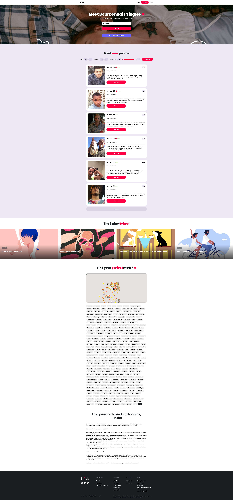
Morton (102, 366)
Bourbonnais (107, 314)
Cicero (99, 325)
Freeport (126, 338)
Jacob (109, 186)
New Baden (98, 368)
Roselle (138, 382)
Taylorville (112, 393)
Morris (89, 366)
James (109, 91)
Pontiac (131, 377)
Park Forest (136, 374)
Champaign (90, 322)
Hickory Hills (104, 347)
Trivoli (126, 393)
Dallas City (107, 328)
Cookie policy (117, 487)
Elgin (120, 333)
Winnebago (120, 401)
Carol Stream (107, 319)
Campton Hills (130, 317)
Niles (113, 368)
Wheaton (97, 401)
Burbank (89, 317)
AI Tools (98, 480)
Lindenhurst (132, 355)
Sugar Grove (140, 390)
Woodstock (116, 404)
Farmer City (142, 336)
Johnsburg (120, 349)
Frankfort (110, 338)
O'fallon (139, 371)
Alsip (108, 306)
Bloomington (137, 311)
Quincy (101, 379)
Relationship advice (142, 491)
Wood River (99, 404)
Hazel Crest (90, 347)
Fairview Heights (126, 336)
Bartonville (111, 308)
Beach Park (126, 308)
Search (147, 59)
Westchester (128, 398)
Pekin (96, 377)
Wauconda (90, 398)
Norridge (125, 368)
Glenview (89, 344)
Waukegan (99, 398)
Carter (109, 115)
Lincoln (115, 355)
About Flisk (116, 480)
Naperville (90, 368)
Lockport (89, 358)
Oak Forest (117, 371)
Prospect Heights (91, 379)
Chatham (116, 322)
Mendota (89, 363)
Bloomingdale (127, 311)
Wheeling (105, 401)
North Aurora (133, 368)
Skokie (116, 388)
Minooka (121, 363)
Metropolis (105, 363)
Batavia (118, 308)
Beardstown (134, 308)
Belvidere (97, 311)
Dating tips (140, 485)
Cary (133, 319)
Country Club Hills (124, 325)
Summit (89, 393)
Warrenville (120, 396)
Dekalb (141, 328)
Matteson (97, 360)
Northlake (108, 371)
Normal (118, 368)
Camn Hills (121, 317)
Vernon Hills (104, 396)
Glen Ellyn (124, 341)
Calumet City (112, 317)
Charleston (108, 322)
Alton (113, 306)
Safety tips (129, 480)
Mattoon (104, 360)
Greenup (120, 344)
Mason (109, 138)
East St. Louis (90, 333)
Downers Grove (111, 330)
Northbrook (101, 371)
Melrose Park (137, 360)
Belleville (142, 308)
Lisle (139, 355)
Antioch (126, 306)
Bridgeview (123, 314)
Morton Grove (110, 366)
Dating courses (141, 480)
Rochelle (89, 382)
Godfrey (97, 344)
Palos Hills (128, 374)
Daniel (109, 67)
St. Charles (108, 390)
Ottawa (105, 374)
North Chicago (91, 371)
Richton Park (115, 379)
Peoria (102, 377)
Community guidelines (102, 485)
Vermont (96, 396)
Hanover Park (135, 344)
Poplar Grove (139, 377)
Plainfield (118, 377)
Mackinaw (129, 358)
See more (116, 209)
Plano (125, 377)
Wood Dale (90, 404)
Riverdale (140, 379)
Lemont (101, 355)
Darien (121, 328)
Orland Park (90, 374)
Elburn (115, 333)
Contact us (129, 483)
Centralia (139, 319)
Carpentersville (117, 319)
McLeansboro (127, 360)
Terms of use (117, 483)
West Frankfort (118, 398)
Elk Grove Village (128, 333)
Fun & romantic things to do (144, 488)
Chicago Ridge (91, 325)
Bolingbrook (98, 314)
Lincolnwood (123, 355)
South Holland (91, 390)
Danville (115, 328)
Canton (139, 317)
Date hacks (140, 483)
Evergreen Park (109, 336)
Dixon (97, 330)
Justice (133, 349)
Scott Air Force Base (92, 388)
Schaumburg (130, 385)
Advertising (116, 490)
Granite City (105, 344)
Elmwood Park (91, 336)
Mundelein (140, 366)
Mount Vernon (131, 366)
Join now (144, 2)
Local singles (99, 483)
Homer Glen (142, 347)
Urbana (89, 396)
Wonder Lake (137, 401)
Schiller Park (139, 385)
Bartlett (104, 308)
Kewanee (89, 352)
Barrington (96, 308)
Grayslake (113, 344)
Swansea (96, 393)
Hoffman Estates (131, 347)
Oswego (98, 374)
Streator (132, 390)
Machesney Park (119, 358)
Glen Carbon (116, 341)
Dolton (103, 330)
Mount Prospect (120, 366)
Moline (134, 363)
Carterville (127, 319)
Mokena (128, 363)
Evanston (99, 336)
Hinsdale (122, 347)
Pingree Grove (110, 377)
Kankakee (139, 349)
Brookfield (131, 314)
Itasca (104, 349)
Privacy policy (117, 485)
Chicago (123, 322)
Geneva (89, 341)
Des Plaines (90, 330)
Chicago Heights (132, 322)
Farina (134, 336)
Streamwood (123, 390)
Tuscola (138, 393)
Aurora (89, 308)
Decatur (127, 328)
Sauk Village (121, 385)
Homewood (90, 349)
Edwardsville (100, 333)
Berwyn (112, 311)
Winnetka (128, 401)
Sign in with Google (118, 35)
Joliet (126, 349)
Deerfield (134, 328)
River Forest (132, 379)
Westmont (90, 401)
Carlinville (98, 319)
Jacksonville (111, 349)
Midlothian (113, 363)
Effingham (108, 333)
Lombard (96, 358)
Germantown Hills (99, 341)
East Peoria (129, 330)
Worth (123, 404)
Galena (133, 338)
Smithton (123, 388)
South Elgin (140, 388)
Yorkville (129, 404)
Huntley (98, 349)
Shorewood (109, 388)
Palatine (111, 374)
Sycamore (104, 393)
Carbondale (90, 319)
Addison (89, 306)
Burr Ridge (97, 317)
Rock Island (97, 382)
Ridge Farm (124, 379)
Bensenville (105, 311)
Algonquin (97, 306)
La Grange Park (107, 352)
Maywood (112, 360)
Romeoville (125, 382)
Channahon (99, 322)
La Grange (97, 352)
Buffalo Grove (140, 314)
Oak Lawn (124, 371)
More (140, 404)
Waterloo (136, 396)
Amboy (120, 306)
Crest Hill (142, 325)
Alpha (103, 306)
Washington (128, 396)
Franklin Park (118, 338)
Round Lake (90, 385)
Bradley (116, 314)
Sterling (116, 390)
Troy (132, 393)
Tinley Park (120, 393)
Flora (88, 338)
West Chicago (108, 398)
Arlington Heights (135, 306)
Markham (89, 360)
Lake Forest (116, 352)
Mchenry (119, 360)
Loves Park (104, 358)
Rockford (105, 382)
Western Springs (138, 398)
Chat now (116, 82)
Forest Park (95, 338)
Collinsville (106, 325)
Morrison (95, 366)
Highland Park (114, 347)
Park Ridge (90, 377)
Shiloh (102, 388)
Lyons (111, 358)
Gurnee (127, 344)
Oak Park (132, 371)
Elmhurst (137, 333)
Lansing (143, 352)
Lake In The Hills (126, 352)
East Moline (121, 330)
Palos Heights (119, 374)
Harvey (143, 344)
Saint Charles (111, 385)
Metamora (97, 363)
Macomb (136, 358)
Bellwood (89, 311)
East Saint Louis (139, 330)
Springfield (100, 390)
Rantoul (107, 379)
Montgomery (141, 363)
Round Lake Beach (101, 385)
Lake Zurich (135, 352)
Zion (135, 404)
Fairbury (117, 336)
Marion (143, 358)
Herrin (97, 347)
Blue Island (90, 314)
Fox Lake (103, 338)
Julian (109, 162)
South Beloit (131, 388)
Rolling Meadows (114, 382)
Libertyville (108, 355)
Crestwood (90, 328)
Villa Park (112, 396)
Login (138, 2)
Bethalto (119, 311)
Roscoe (132, 382)
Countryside (134, 325)
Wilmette (112, 401)
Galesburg (140, 338)
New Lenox (106, 368)
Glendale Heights (134, 341)
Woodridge (107, 404)
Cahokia (104, 317)
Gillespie (108, 341)
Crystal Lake (99, 328)
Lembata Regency (92, 355)
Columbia (114, 325)
